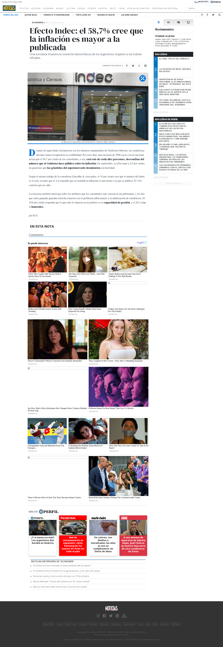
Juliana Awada (129, 14)
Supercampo (129, 624)
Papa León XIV (83, 14)
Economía (48, 8)
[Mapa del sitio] (124, 616)
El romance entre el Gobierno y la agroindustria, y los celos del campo (66, 570)
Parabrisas (116, 624)
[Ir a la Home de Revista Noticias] (9, 8)
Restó (113, 8)
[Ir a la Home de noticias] (111, 608)
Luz (148, 624)
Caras (59, 624)
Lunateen (164, 624)
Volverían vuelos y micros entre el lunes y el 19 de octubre (61, 576)
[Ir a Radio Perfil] (202, 2)
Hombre (93, 624)
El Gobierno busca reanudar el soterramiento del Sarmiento (62, 565)
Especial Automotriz (138, 8)
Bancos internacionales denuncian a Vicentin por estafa (60, 586)
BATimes (176, 624)
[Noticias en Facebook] (207, 15)
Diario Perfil (48, 624)
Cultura (70, 8)
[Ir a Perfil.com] (216, 2)
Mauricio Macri (106, 14)
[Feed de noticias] (219, 15)
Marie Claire (71, 624)
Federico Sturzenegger (57, 14)
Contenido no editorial (165, 8)
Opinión (91, 8)
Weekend (104, 624)
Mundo (59, 8)
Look (140, 624)
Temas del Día (11, 14)
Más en (33, 511)
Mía (155, 624)
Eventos (102, 8)
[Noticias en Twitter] (213, 15)
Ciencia (81, 8)
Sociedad (36, 8)
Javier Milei (31, 14)
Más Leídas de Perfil (166, 119)
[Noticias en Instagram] (202, 15)
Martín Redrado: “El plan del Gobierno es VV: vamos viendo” (61, 581)
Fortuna (83, 624)
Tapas (122, 8)
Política (24, 8)
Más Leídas (161, 54)
